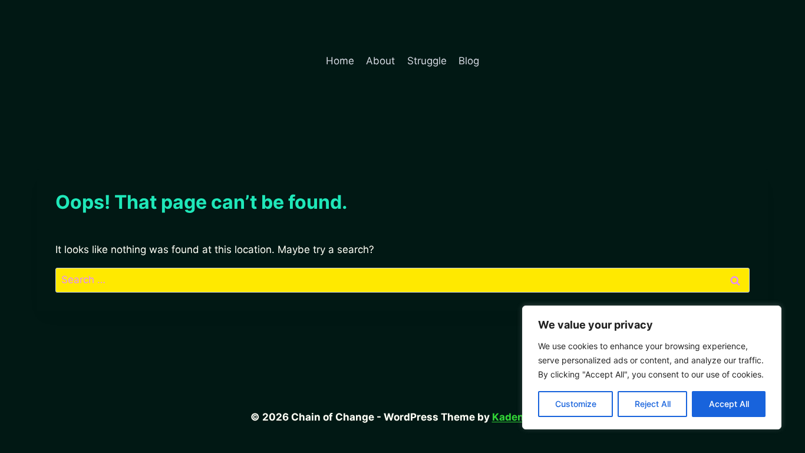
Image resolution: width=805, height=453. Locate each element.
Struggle (427, 61)
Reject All (653, 404)
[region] (651, 367)
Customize (575, 404)
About (380, 61)
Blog (468, 61)
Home (340, 61)
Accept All (729, 404)
